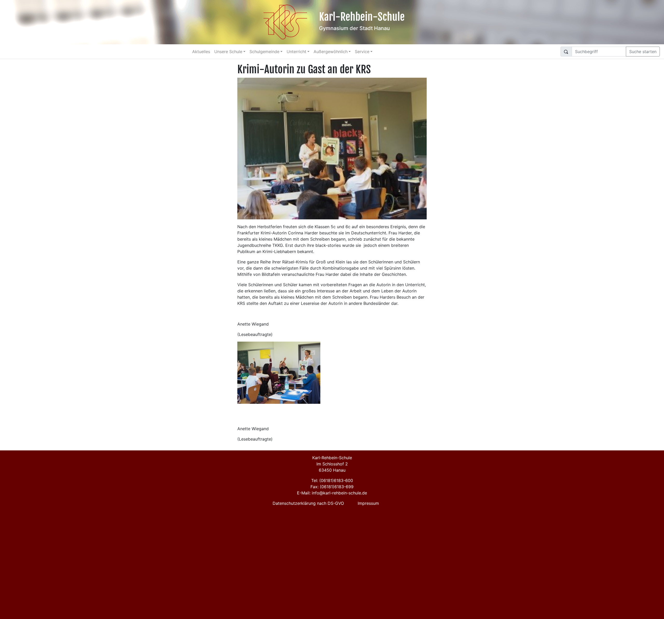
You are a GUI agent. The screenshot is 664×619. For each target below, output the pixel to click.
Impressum (368, 503)
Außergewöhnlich (331, 51)
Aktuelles (201, 51)
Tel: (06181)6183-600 (332, 480)
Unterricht (296, 51)
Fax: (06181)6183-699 (332, 486)
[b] (278, 373)
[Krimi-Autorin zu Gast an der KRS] (332, 148)
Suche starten (642, 51)
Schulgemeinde (264, 51)
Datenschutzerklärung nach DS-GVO (308, 503)
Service (362, 51)
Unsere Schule (228, 51)
